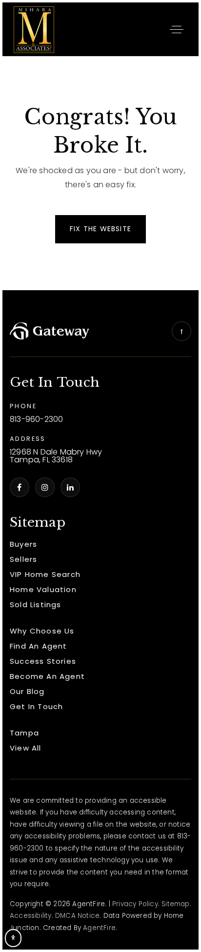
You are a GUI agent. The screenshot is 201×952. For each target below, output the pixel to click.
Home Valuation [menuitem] (43, 589)
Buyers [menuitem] (23, 544)
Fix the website (100, 229)
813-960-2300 (36, 420)
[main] (100, 173)
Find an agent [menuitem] (38, 646)
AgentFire (99, 927)
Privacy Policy (135, 904)
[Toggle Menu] (176, 29)
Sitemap (175, 904)
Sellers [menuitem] (23, 559)
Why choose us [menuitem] (42, 631)
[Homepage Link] (34, 28)
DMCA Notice (77, 915)
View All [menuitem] (25, 748)
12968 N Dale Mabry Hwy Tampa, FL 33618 (56, 456)
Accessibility (31, 915)
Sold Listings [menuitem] (35, 604)
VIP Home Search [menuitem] (45, 574)
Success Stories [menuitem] (43, 661)
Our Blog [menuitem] (27, 691)
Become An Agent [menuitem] (47, 676)
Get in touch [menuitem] (36, 706)
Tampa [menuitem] (24, 733)
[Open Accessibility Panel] (13, 938)
